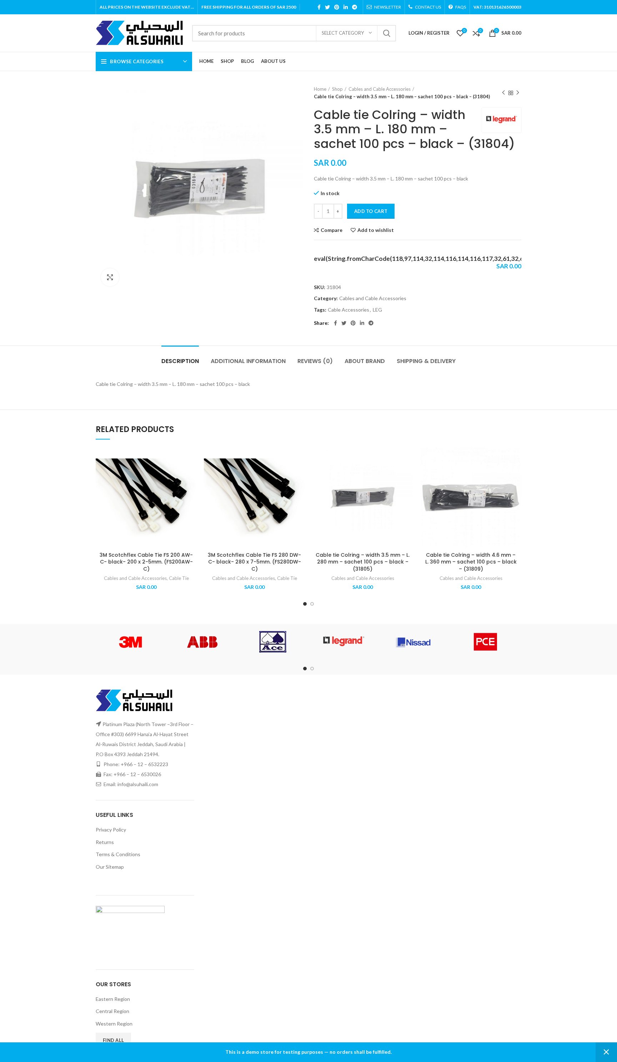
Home (320, 89)
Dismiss (606, 1052)
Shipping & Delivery (426, 361)
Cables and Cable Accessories (379, 89)
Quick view (191, 491)
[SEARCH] (386, 33)
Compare (331, 230)
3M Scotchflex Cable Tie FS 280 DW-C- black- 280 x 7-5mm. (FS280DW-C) (254, 561)
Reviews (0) (315, 361)
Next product (517, 92)
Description (180, 361)
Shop (337, 89)
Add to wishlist (375, 230)
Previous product (503, 92)
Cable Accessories (348, 310)
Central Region (112, 1011)
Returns (105, 842)
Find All (113, 1040)
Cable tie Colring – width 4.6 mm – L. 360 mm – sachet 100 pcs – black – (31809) (471, 561)
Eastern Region (113, 999)
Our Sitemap (110, 867)
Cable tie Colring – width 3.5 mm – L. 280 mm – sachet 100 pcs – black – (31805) (363, 561)
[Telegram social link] (354, 7)
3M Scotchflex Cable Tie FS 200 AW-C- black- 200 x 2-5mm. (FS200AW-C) (146, 561)
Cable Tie (179, 578)
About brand (365, 361)
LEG (377, 310)
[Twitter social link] (327, 7)
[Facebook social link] (319, 7)
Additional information (248, 361)
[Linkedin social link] (345, 7)
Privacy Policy (111, 830)
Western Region (114, 1024)
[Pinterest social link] (336, 7)
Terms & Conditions (118, 854)
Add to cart (370, 211)
